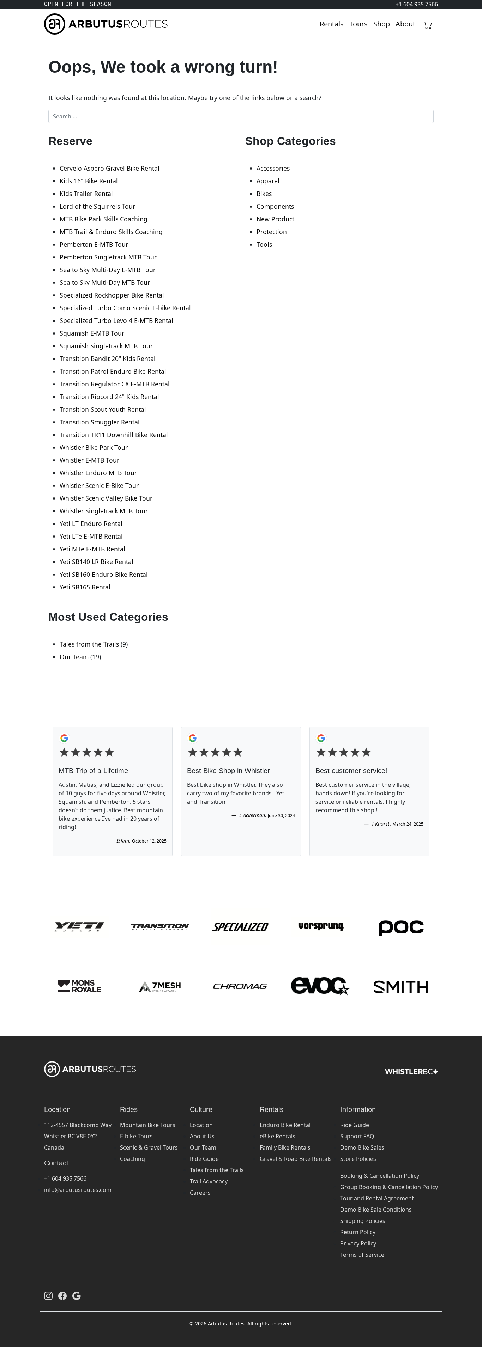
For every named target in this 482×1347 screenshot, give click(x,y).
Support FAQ (357, 1136)
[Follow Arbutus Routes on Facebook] (62, 1295)
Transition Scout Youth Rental (103, 409)
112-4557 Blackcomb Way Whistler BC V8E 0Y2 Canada (78, 1136)
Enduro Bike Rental (285, 1125)
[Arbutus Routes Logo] (53, 24)
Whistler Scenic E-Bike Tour (99, 485)
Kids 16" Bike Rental (89, 181)
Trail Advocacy (209, 1181)
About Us (202, 1136)
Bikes (264, 193)
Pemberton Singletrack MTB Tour (108, 257)
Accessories (273, 168)
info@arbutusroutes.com (78, 1190)
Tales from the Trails (89, 644)
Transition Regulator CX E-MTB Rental (115, 384)
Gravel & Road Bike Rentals (296, 1159)
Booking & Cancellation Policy (379, 1176)
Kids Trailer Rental (86, 193)
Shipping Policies (362, 1221)
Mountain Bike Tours (147, 1125)
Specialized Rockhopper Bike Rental (112, 295)
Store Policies (358, 1159)
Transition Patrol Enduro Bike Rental (113, 371)
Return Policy (357, 1232)
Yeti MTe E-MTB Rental (92, 549)
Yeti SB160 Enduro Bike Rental (104, 574)
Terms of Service (362, 1255)
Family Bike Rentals (285, 1147)
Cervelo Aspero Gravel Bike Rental (109, 168)
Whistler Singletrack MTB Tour (104, 511)
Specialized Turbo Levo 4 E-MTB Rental (116, 320)
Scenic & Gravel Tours (149, 1147)
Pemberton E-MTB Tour (94, 244)
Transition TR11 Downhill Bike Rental (114, 434)
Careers (200, 1192)
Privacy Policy (358, 1243)
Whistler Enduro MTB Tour (98, 473)
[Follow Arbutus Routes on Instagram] (48, 1295)
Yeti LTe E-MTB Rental (91, 536)
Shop (381, 24)
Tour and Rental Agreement (377, 1198)
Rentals (332, 24)
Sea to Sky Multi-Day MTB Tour (105, 282)
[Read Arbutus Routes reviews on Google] (76, 1295)
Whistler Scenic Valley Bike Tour (106, 498)
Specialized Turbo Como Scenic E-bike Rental (125, 308)
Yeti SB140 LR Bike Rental (96, 561)
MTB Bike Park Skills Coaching (103, 219)
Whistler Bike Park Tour (94, 447)
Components (275, 206)
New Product (275, 219)
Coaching (132, 1159)
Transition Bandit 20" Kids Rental (108, 358)
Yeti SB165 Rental (85, 587)
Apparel (268, 181)
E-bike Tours (136, 1136)
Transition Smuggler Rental (100, 422)
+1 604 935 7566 (65, 1178)
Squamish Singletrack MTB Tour (106, 346)
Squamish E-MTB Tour (92, 333)
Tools (264, 244)
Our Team (74, 657)
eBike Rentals (277, 1136)
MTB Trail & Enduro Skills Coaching (111, 231)
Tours (358, 24)
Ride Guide (204, 1159)
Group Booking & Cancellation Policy (389, 1187)
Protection (272, 231)
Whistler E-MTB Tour (89, 460)
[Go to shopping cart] (428, 24)
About (405, 24)
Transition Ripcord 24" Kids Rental (109, 396)
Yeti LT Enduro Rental (91, 523)
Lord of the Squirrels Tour (97, 206)
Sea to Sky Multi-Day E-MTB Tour (108, 269)
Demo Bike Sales (362, 1147)
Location (201, 1125)
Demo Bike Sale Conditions (376, 1209)
